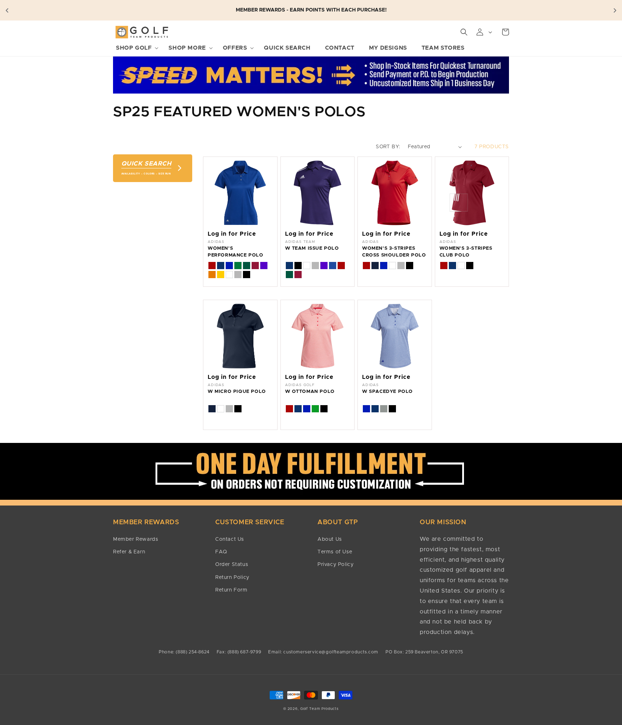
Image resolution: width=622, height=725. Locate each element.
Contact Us (229, 539)
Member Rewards (135, 539)
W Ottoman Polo (310, 391)
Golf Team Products (319, 709)
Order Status (231, 564)
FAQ (221, 551)
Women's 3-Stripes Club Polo (466, 251)
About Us (329, 539)
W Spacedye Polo (387, 391)
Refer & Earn (129, 551)
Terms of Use (334, 551)
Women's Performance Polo (235, 251)
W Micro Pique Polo (237, 391)
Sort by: (388, 146)
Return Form (231, 590)
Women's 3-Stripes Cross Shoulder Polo (394, 251)
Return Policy (232, 577)
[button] (135, 48)
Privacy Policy (335, 564)
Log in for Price (232, 234)
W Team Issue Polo (312, 248)
